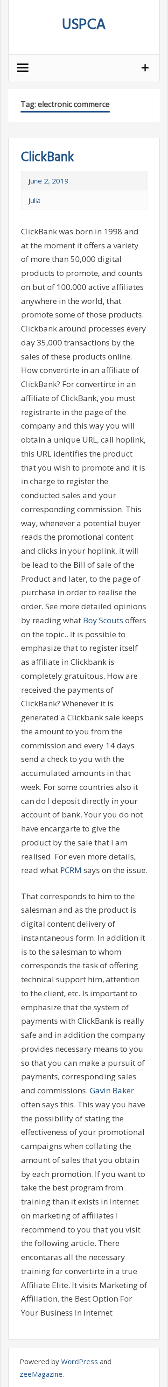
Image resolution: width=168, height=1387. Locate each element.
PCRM (71, 870)
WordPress (79, 1361)
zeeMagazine (41, 1374)
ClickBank (47, 157)
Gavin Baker (112, 1090)
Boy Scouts (103, 620)
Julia (34, 200)
